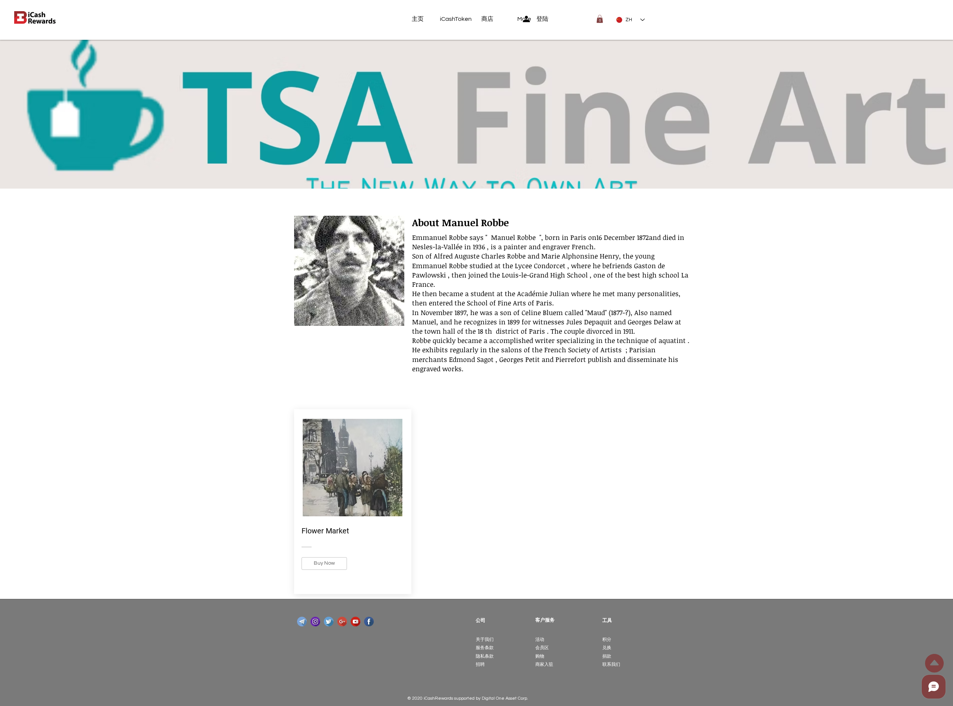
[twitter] (329, 621)
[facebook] (369, 621)
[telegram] (302, 621)
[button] (599, 19)
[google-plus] (342, 621)
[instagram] (315, 621)
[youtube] (355, 621)
